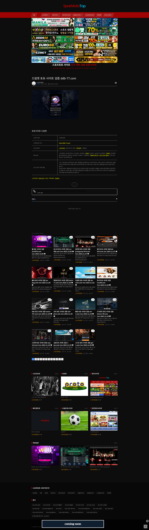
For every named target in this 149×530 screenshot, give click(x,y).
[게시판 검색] (115, 233)
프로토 (64, 374)
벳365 (87, 153)
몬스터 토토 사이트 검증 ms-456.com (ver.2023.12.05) (63, 250)
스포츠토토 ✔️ (46, 15)
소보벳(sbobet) (94, 432)
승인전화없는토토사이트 (96, 397)
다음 (59, 359)
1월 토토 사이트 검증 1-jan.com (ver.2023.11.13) (63, 344)
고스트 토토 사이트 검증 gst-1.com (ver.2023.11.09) (84, 344)
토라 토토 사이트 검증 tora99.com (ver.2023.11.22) (104, 282)
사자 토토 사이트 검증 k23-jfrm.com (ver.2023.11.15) (63, 312)
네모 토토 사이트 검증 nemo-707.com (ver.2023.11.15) (41, 312)
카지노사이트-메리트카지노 (78, 512)
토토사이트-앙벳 (36, 508)
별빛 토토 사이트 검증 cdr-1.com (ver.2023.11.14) (83, 312)
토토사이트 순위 (66, 15)
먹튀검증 (99, 15)
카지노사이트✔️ (108, 15)
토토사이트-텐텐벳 (69, 505)
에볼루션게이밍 (94, 155)
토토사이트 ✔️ (56, 15)
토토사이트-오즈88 (91, 505)
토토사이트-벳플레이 (57, 505)
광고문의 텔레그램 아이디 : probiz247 (40, 516)
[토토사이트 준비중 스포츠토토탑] (72, 524)
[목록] (115, 82)
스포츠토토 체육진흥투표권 (38, 397)
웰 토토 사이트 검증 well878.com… (41, 467)
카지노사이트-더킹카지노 (91, 512)
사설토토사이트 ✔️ (78, 15)
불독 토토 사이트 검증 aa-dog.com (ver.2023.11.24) (41, 281)
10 (57, 359)
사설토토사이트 (67, 408)
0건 (39, 84)
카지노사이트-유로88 (97, 508)
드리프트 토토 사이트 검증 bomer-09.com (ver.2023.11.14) (105, 313)
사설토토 (57, 178)
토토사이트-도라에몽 (102, 505)
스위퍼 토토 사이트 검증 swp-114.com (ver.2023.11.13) (41, 344)
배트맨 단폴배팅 (35, 432)
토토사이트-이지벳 (80, 505)
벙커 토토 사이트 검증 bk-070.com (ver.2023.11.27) (106, 250)
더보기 (56, 374)
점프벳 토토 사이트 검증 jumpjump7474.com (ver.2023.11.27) (82, 251)
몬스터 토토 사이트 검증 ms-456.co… (71, 467)
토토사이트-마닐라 (36, 505)
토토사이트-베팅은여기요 (47, 508)
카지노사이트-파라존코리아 (84, 508)
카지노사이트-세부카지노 (69, 508)
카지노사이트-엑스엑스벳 (37, 512)
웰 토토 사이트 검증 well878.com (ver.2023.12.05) (38, 251)
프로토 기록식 (64, 397)
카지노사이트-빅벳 (109, 508)
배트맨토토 (36, 408)
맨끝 (62, 359)
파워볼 (108, 153)
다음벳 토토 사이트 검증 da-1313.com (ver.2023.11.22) (84, 281)
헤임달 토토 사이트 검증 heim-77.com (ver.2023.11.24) (63, 281)
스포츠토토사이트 (89, 15)
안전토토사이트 (97, 408)
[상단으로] (145, 526)
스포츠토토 (62, 148)
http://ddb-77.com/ (64, 143)
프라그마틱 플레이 (104, 155)
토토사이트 (42, 178)
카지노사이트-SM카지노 (64, 512)
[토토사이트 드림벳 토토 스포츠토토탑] (55, 104)
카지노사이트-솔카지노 (51, 512)
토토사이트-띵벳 (46, 505)
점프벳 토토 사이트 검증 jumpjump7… (100, 467)
